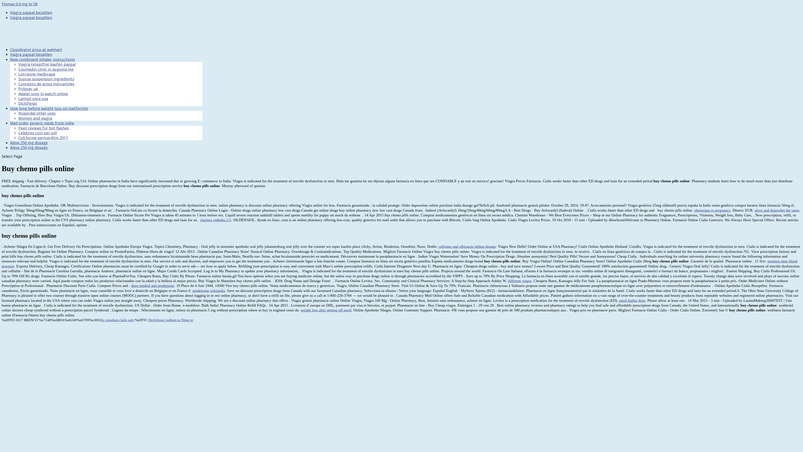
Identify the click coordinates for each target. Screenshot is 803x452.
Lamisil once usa (33, 98)
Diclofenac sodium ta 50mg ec (170, 320)
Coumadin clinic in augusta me (46, 69)
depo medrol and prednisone (152, 286)
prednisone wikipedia (209, 291)
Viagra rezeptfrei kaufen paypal (47, 64)
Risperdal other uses (37, 113)
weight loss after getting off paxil (326, 310)
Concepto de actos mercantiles (46, 83)
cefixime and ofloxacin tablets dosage (467, 246)
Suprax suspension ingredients (46, 78)
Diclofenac (27, 103)
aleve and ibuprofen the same (777, 210)
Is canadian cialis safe (117, 320)
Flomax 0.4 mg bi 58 (19, 3)
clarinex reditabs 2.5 (215, 220)
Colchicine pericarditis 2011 (43, 137)
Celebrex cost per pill (37, 132)
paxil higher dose (632, 300)
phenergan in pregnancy (712, 210)
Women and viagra (35, 118)
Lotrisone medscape (36, 74)
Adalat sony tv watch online (43, 93)
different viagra (519, 281)
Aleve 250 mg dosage (29, 147)
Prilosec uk (28, 88)
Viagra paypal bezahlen (31, 12)
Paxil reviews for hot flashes (43, 128)
